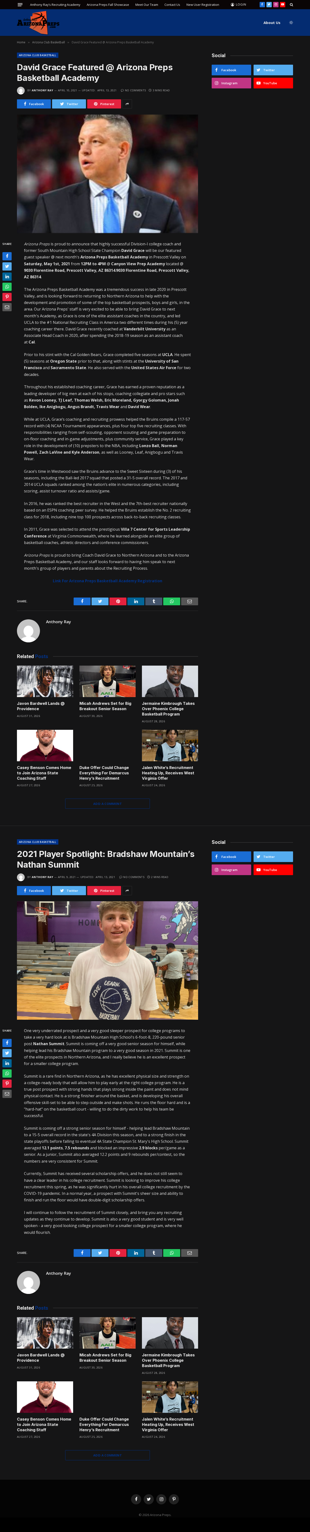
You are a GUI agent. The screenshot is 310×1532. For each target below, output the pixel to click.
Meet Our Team (146, 4)
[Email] (7, 307)
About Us (272, 22)
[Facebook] (7, 256)
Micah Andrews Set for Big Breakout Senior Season (105, 706)
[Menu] (20, 4)
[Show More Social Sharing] (127, 104)
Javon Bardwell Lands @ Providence (41, 706)
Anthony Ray (42, 90)
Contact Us (172, 4)
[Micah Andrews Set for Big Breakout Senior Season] (107, 681)
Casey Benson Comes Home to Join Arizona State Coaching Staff (44, 773)
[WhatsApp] (7, 287)
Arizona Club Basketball (37, 55)
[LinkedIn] (7, 276)
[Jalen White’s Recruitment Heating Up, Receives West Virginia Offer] (170, 746)
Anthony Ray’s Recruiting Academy (55, 4)
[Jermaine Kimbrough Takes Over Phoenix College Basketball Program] (170, 681)
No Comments (135, 90)
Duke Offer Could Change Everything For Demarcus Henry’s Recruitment (104, 773)
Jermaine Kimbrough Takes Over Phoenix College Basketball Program (168, 708)
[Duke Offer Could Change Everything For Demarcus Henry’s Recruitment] (107, 746)
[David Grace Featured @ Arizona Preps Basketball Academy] (107, 174)
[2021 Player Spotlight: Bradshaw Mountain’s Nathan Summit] (107, 960)
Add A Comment (107, 803)
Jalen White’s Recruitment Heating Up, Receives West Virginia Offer (168, 773)
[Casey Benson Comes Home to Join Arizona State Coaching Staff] (45, 746)
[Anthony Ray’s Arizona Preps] (38, 22)
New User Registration (202, 4)
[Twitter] (7, 266)
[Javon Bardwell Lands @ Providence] (45, 681)
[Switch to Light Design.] (290, 22)
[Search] (291, 4)
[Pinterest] (7, 297)
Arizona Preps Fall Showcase (108, 4)
